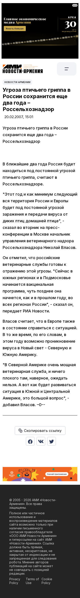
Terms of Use (32, 581)
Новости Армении (17, 82)
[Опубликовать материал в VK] (41, 441)
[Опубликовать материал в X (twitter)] (51, 441)
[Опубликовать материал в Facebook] (30, 441)
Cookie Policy (47, 581)
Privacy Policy (14, 581)
